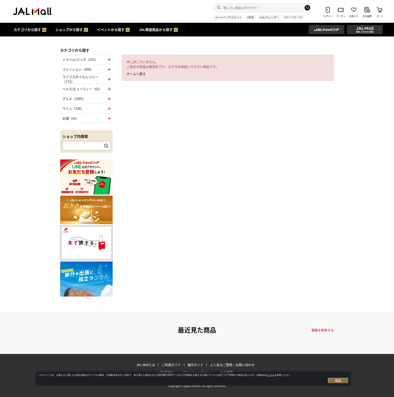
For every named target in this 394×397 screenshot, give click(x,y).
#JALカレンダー (269, 17)
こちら (271, 375)
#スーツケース (293, 17)
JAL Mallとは (145, 364)
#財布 (250, 17)
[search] (307, 7)
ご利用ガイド (171, 364)
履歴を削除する (322, 330)
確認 (338, 380)
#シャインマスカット (228, 17)
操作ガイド (195, 364)
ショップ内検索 (75, 136)
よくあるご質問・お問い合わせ (232, 364)
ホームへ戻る (136, 73)
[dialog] (193, 378)
